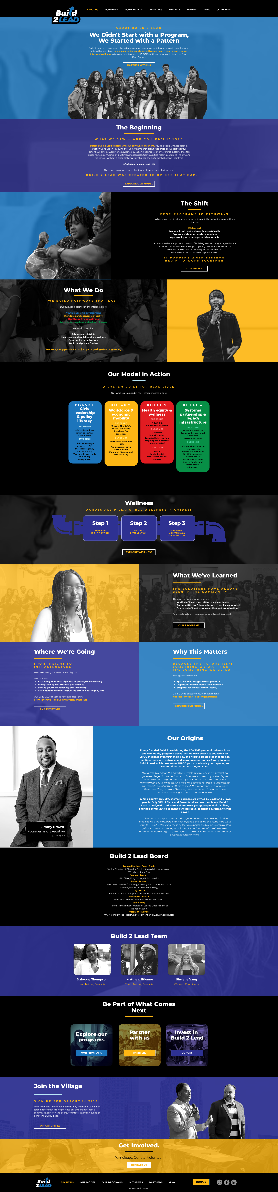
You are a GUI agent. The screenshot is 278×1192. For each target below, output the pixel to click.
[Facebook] (226, 1182)
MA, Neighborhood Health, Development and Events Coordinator (139, 914)
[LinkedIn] (234, 1182)
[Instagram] (219, 1182)
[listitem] (100, 528)
